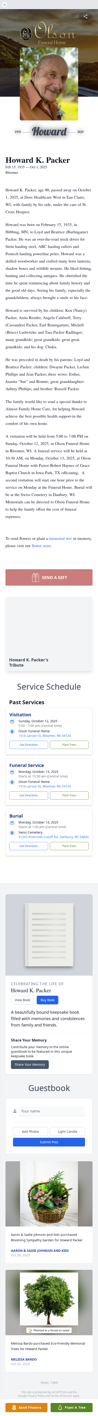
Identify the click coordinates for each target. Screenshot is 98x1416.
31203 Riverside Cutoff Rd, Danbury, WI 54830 (53, 837)
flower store (41, 545)
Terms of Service (61, 1396)
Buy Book (47, 1000)
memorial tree (60, 538)
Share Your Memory (30, 1064)
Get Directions (29, 745)
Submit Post (49, 1142)
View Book (22, 1000)
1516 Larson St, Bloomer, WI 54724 (44, 735)
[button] (49, 1194)
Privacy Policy (36, 1396)
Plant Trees (69, 745)
